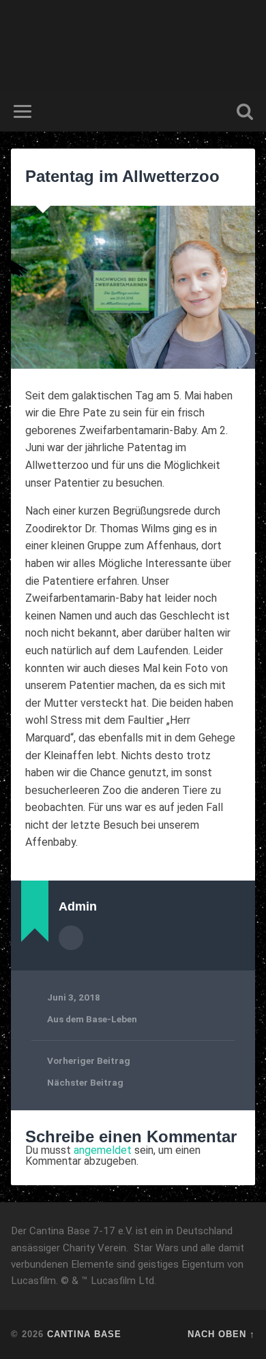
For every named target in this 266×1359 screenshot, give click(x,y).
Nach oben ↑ (221, 1334)
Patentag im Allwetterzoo (122, 176)
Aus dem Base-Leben (92, 1018)
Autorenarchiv (71, 938)
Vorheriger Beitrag (88, 1060)
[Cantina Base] (133, 45)
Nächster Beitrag (85, 1082)
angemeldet (103, 1150)
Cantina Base (84, 1334)
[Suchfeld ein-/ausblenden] (245, 111)
